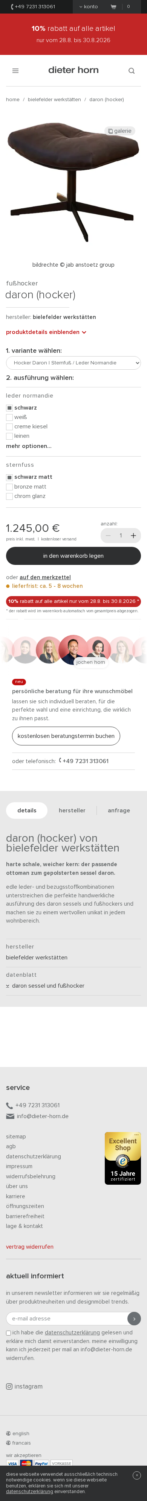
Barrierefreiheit (25, 1216)
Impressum (19, 1166)
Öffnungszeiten (25, 1206)
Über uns (17, 1186)
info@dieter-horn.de (43, 1116)
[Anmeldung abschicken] (134, 1318)
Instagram (29, 1387)
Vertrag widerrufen (30, 1247)
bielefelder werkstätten (54, 99)
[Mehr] (133, 535)
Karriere (15, 1196)
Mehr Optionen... (29, 446)
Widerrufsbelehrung (30, 1176)
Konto (91, 6)
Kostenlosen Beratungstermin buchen (66, 736)
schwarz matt (33, 477)
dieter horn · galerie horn (73, 70)
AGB (11, 1146)
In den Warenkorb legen (73, 556)
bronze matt (30, 487)
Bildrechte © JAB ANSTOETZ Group (73, 265)
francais (21, 1443)
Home (13, 99)
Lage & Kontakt (24, 1226)
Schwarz (25, 408)
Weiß (20, 417)
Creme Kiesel (30, 426)
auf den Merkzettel (45, 577)
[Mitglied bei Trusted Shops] (123, 1160)
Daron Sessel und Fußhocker (46, 986)
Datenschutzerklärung (33, 1157)
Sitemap (16, 1137)
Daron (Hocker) (106, 99)
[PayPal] (41, 1464)
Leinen (21, 436)
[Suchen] (131, 70)
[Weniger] (108, 535)
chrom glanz (30, 496)
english (20, 1433)
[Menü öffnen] (15, 70)
